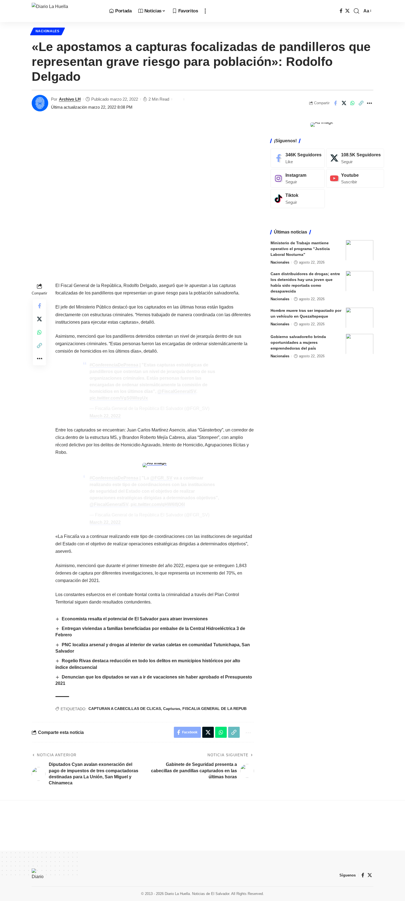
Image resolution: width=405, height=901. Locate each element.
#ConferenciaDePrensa (114, 365)
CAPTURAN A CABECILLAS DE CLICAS (124, 708)
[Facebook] (341, 11)
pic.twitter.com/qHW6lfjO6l (158, 504)
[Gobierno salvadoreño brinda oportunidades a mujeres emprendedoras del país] (359, 344)
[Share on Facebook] (335, 103)
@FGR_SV (161, 478)
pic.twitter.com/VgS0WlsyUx (119, 398)
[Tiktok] (298, 198)
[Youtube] (355, 178)
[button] (205, 11)
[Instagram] (298, 178)
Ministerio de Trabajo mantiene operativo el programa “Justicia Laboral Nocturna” (300, 248)
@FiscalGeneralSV (176, 391)
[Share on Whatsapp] (352, 103)
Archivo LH (70, 99)
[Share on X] (344, 103)
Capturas (171, 708)
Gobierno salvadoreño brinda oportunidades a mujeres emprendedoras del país (298, 342)
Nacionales (48, 31)
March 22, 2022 (105, 416)
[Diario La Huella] (66, 11)
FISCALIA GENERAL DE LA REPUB (214, 708)
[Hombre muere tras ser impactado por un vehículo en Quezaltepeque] (359, 317)
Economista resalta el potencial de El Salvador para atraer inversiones (135, 618)
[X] (347, 11)
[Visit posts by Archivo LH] (40, 103)
